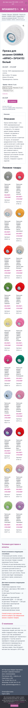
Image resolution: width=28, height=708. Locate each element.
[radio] (7, 88)
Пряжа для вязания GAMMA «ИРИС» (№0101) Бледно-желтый (7, 335)
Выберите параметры (8, 203)
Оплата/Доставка (7, 691)
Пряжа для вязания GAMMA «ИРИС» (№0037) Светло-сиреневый (19, 482)
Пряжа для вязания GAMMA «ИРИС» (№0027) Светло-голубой (7, 408)
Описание (7, 114)
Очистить (5, 93)
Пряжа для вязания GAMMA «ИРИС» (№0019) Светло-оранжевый (19, 226)
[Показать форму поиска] (17, 9)
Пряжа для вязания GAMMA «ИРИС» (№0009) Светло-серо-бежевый (20, 263)
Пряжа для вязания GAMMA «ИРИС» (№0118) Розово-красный (19, 189)
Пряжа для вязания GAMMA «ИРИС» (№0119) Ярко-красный (19, 445)
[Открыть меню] (25, 9)
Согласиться (14, 705)
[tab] (14, 114)
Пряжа (5, 84)
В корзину (12, 101)
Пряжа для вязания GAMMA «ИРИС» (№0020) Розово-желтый (7, 482)
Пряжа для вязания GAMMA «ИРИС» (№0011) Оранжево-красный (7, 263)
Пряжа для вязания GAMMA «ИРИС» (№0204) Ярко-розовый (19, 335)
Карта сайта (6, 694)
